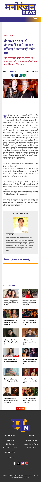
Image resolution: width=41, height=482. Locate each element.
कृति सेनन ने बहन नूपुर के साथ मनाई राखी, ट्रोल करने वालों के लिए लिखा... (11, 303)
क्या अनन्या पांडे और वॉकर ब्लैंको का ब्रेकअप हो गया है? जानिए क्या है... (30, 361)
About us (10, 441)
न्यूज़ (11, 36)
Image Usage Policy (31, 444)
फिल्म (5, 36)
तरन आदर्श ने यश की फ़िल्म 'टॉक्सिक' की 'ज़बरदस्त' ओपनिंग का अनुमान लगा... (11, 400)
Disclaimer (10, 444)
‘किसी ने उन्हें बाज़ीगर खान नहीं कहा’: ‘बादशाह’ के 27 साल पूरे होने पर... (29, 322)
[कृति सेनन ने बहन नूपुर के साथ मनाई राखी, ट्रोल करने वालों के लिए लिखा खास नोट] (11, 293)
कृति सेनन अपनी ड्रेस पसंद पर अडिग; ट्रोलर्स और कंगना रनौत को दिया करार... (30, 381)
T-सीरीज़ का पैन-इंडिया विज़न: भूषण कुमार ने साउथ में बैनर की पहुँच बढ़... (29, 342)
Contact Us (10, 457)
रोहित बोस (6, 260)
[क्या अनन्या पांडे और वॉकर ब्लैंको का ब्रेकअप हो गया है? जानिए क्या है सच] (30, 352)
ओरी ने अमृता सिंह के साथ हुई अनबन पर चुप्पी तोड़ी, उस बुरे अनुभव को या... (10, 322)
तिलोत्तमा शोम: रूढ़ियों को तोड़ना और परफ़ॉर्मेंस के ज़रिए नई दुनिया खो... (11, 342)
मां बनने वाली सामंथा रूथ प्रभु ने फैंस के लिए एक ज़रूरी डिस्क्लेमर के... (11, 381)
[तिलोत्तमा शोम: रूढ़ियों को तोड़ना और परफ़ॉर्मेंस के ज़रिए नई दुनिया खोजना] (11, 332)
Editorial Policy (31, 441)
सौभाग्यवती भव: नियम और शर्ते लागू (20, 260)
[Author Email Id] (15, 234)
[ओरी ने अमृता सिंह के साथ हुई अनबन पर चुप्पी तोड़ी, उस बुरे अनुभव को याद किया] (11, 313)
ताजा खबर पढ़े (20, 408)
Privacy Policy (30, 447)
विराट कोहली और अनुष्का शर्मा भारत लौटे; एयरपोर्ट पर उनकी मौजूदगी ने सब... (29, 400)
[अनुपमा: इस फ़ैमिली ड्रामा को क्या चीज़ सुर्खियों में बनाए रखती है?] (11, 352)
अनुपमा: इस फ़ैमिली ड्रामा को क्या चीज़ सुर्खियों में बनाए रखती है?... (10, 361)
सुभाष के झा (13, 71)
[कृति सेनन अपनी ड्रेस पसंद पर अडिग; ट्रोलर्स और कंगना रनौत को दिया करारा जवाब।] (30, 372)
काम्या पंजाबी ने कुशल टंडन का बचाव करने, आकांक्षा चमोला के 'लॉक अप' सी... (29, 303)
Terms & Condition (10, 447)
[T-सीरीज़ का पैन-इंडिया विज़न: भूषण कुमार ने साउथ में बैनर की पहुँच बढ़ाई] (30, 332)
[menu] (35, 19)
